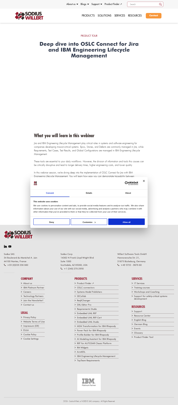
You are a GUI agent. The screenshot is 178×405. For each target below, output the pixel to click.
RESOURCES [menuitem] (135, 15)
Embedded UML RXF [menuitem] (87, 313)
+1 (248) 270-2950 (74, 268)
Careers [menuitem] (27, 292)
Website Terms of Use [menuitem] (34, 321)
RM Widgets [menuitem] (82, 347)
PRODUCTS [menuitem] (88, 15)
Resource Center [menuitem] (142, 315)
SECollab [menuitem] (81, 296)
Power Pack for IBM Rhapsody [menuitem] (91, 330)
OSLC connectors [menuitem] (85, 287)
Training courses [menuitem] (142, 287)
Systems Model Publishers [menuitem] (89, 292)
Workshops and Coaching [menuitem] (146, 292)
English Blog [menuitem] (140, 320)
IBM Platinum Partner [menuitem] (33, 287)
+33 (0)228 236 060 (17, 265)
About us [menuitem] (70, 4)
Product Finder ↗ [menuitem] (113, 4)
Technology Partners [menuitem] (33, 296)
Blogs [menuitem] (83, 4)
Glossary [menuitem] (138, 332)
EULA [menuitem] (26, 330)
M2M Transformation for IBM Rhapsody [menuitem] (96, 326)
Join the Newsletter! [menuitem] (33, 300)
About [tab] (128, 193)
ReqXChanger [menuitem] (83, 300)
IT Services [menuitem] (139, 283)
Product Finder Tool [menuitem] (143, 337)
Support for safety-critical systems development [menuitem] (150, 297)
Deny (51, 222)
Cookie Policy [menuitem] (29, 334)
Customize (87, 222)
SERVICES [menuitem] (119, 15)
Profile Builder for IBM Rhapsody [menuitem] (93, 334)
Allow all (126, 222)
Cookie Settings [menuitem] (31, 338)
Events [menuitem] (137, 328)
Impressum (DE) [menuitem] (31, 326)
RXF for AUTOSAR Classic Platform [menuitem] (94, 343)
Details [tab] (89, 193)
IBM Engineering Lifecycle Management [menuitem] (96, 356)
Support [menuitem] (95, 4)
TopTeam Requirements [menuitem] (88, 360)
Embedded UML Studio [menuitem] (88, 322)
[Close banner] (144, 183)
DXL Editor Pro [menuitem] (84, 304)
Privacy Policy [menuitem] (29, 317)
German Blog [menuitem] (140, 324)
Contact (153, 15)
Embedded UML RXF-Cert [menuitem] (89, 317)
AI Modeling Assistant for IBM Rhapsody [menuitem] (96, 339)
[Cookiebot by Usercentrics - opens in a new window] (126, 183)
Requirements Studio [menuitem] (87, 309)
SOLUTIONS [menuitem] (104, 15)
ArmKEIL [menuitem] (81, 352)
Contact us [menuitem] (28, 304)
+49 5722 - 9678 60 (131, 265)
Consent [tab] (50, 193)
